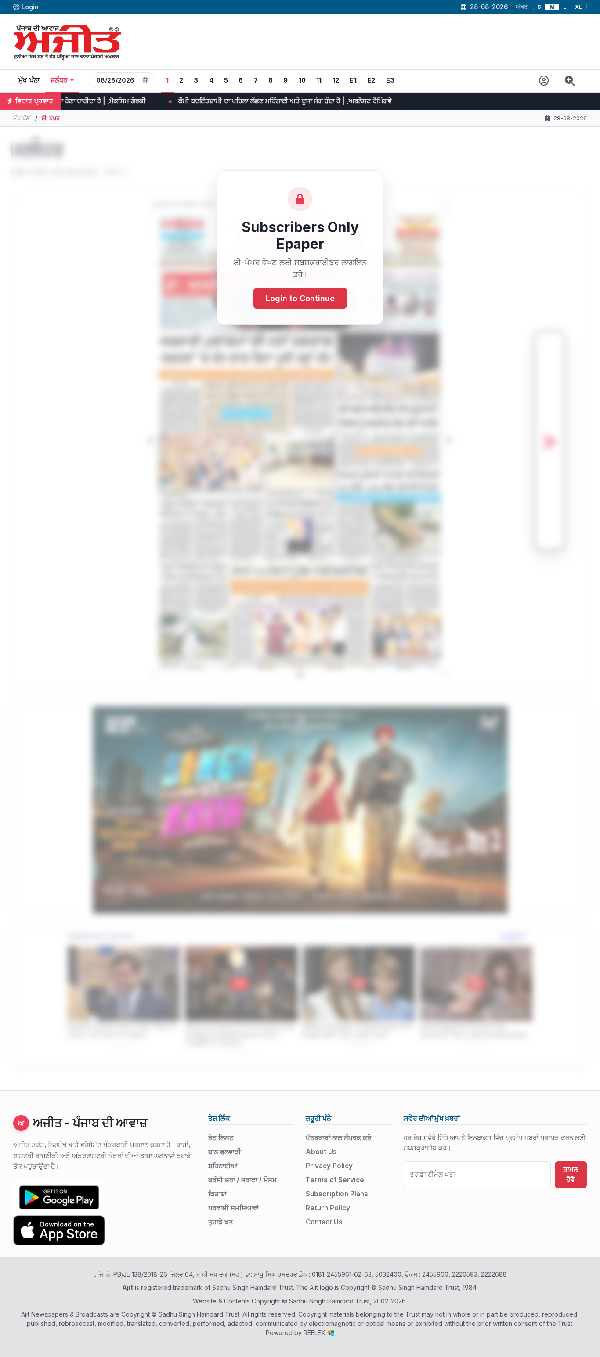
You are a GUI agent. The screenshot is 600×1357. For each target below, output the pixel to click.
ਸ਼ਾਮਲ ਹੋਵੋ (570, 1174)
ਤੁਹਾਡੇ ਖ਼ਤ (220, 1222)
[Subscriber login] (544, 81)
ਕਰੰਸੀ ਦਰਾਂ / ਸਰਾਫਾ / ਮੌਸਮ (242, 1180)
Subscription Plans (337, 1194)
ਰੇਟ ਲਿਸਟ (221, 1138)
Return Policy (328, 1208)
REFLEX (315, 1332)
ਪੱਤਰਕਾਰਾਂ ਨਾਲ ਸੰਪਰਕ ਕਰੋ (338, 1138)
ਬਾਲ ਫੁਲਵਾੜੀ (224, 1152)
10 (302, 80)
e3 (390, 80)
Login (30, 7)
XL (578, 7)
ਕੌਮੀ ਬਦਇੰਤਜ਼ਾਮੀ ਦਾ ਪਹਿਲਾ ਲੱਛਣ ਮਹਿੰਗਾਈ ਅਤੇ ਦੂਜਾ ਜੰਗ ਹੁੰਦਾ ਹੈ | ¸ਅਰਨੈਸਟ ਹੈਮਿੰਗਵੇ (168, 101)
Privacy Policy (329, 1166)
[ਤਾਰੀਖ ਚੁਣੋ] (145, 80)
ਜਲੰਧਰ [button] (59, 80)
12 (336, 80)
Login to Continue (300, 298)
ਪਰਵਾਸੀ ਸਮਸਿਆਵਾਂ (233, 1208)
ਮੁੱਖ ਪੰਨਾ (29, 80)
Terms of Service (335, 1180)
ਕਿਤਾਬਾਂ (217, 1194)
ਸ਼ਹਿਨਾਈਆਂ (223, 1166)
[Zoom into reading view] (570, 81)
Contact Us (324, 1222)
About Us (321, 1152)
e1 (353, 80)
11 (319, 80)
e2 (371, 80)
